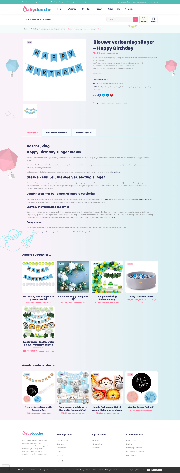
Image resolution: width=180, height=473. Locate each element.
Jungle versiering (88, 2)
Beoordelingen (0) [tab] (84, 132)
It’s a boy (54, 2)
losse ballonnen (105, 199)
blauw (106, 87)
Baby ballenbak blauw (142, 297)
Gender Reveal (44, 2)
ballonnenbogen (115, 172)
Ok (149, 470)
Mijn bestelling (97, 444)
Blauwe (112, 87)
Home (26, 29)
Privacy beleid (156, 470)
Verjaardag (146, 87)
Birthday (100, 87)
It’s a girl (61, 2)
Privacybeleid (131, 455)
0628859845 (143, 2)
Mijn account (154, 2)
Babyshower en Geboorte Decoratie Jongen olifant (73, 408)
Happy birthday (121, 87)
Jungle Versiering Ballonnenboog (107, 298)
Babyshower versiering (29, 2)
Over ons (60, 444)
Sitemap (60, 455)
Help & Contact (131, 440)
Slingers (44, 29)
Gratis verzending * (124, 2)
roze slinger (51, 232)
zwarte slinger (39, 232)
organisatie (26, 454)
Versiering (97, 89)
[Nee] (177, 470)
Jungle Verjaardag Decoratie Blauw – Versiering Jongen (38, 343)
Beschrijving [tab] (32, 132)
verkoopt (35, 440)
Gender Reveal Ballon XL (141, 407)
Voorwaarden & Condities (135, 451)
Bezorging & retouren (134, 448)
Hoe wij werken (62, 440)
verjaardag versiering (144, 199)
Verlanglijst (95, 448)
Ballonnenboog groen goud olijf (73, 298)
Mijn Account (96, 440)
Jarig (128, 87)
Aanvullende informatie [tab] (56, 132)
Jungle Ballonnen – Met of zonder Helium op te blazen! (107, 408)
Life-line (129, 444)
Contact (113, 217)
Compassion (61, 448)
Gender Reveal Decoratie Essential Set (38, 408)
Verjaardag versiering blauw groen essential (38, 298)
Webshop (34, 29)
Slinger (133, 87)
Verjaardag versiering (73, 2)
